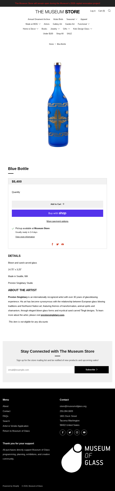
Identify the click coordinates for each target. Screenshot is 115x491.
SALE (69, 33)
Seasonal (70, 19)
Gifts (65, 29)
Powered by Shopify (11, 486)
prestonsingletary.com (52, 315)
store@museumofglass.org (73, 406)
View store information (25, 237)
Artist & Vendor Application (15, 426)
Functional (82, 24)
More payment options (57, 221)
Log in (93, 11)
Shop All (59, 33)
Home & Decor (29, 29)
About (5, 406)
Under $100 (48, 33)
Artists (47, 24)
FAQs (5, 416)
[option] (57, 103)
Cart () (101, 11)
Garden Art (70, 24)
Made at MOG (32, 24)
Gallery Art (57, 24)
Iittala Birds (58, 19)
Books (44, 29)
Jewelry (53, 29)
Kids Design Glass (81, 29)
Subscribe (90, 370)
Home (51, 44)
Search (6, 421)
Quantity (16, 192)
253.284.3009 (66, 411)
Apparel (84, 19)
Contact (6, 411)
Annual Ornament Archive (39, 19)
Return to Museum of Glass (16, 431)
